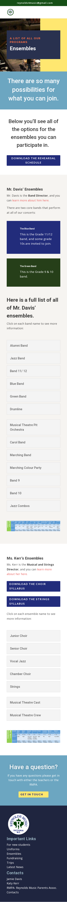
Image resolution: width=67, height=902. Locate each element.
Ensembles (14, 853)
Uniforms (13, 849)
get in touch (31, 794)
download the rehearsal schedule (33, 160)
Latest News (15, 867)
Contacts (13, 892)
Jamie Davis (14, 879)
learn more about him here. (30, 200)
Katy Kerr (13, 883)
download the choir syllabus (27, 586)
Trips (10, 862)
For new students (18, 844)
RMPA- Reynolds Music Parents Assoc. (32, 888)
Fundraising (15, 858)
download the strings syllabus (29, 601)
